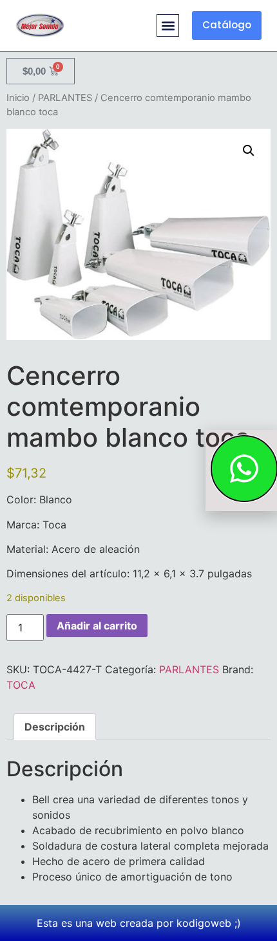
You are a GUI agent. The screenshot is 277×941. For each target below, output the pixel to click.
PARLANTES (65, 98)
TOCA (20, 684)
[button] (168, 25)
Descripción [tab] (54, 726)
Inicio (18, 98)
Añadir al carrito (97, 625)
